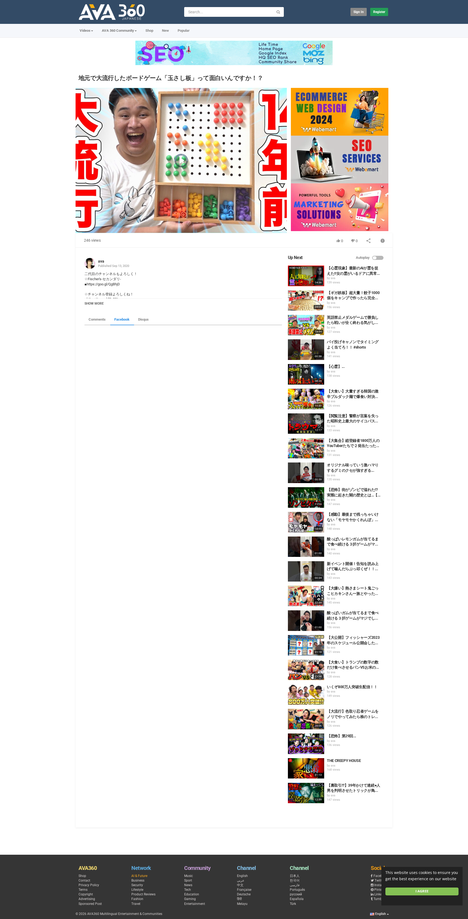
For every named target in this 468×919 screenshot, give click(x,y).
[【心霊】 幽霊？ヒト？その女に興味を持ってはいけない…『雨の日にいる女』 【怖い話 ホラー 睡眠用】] (306, 374)
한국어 (295, 880)
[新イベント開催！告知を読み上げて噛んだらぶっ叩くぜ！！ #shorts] (306, 571)
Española (297, 899)
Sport (188, 880)
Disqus (143, 319)
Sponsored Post (90, 904)
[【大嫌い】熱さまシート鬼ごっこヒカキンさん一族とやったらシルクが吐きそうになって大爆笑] (306, 596)
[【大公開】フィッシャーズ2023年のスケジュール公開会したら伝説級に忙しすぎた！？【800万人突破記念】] (306, 645)
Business (137, 880)
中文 (240, 885)
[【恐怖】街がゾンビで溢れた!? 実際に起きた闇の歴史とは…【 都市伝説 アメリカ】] (306, 497)
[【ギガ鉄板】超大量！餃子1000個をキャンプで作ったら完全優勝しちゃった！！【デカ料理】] (306, 300)
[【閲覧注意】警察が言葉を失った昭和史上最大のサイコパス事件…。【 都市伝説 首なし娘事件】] (306, 423)
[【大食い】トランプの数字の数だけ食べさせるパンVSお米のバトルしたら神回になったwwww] (306, 670)
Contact (84, 880)
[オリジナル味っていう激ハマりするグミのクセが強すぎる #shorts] (306, 472)
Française (244, 890)
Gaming (190, 899)
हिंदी (239, 899)
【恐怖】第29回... (341, 736)
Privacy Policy (89, 885)
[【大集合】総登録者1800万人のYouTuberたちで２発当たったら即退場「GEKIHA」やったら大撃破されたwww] (306, 448)
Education (191, 894)
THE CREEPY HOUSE (344, 760)
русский (296, 894)
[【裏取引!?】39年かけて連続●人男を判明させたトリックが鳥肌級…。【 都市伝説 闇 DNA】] (306, 793)
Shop (149, 30)
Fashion (137, 899)
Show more (94, 303)
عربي (240, 880)
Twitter (380, 880)
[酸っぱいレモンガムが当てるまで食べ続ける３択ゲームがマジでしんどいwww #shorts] (306, 547)
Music (188, 876)
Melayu (242, 904)
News (188, 885)
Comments (97, 319)
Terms (83, 890)
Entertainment (194, 904)
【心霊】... (336, 366)
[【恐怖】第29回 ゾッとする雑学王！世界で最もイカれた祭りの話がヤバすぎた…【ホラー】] (306, 743)
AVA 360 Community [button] (118, 30)
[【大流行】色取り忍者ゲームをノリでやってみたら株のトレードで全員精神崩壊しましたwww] (306, 719)
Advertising (87, 899)
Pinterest (380, 890)
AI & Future (139, 876)
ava (101, 261)
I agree (421, 891)
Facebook (121, 319)
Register (379, 12)
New (165, 30)
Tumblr (378, 899)
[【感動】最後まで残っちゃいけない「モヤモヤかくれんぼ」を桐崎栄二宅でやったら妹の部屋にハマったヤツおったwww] (306, 522)
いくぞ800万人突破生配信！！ (352, 687)
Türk (293, 904)
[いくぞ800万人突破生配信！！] (306, 694)
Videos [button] (85, 30)
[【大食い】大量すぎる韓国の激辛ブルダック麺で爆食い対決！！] (306, 399)
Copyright (86, 894)
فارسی (295, 885)
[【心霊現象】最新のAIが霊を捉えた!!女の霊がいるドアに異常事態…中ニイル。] (306, 276)
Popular (184, 30)
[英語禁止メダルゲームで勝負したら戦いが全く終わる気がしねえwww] (306, 325)
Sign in (358, 12)
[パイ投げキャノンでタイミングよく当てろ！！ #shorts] (306, 349)
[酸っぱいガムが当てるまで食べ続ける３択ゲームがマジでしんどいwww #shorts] (306, 620)
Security (137, 885)
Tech (187, 890)
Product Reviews (143, 894)
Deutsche (244, 894)
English (242, 876)
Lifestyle (137, 890)
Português (297, 890)
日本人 (295, 876)
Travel (135, 904)
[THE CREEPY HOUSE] (306, 768)
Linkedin (380, 894)
